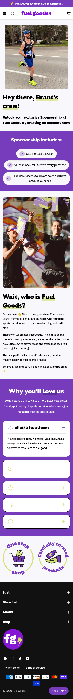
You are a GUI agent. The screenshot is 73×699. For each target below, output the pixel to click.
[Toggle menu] (4, 13)
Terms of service (35, 668)
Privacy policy (11, 668)
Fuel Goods (19, 690)
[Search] (11, 13)
